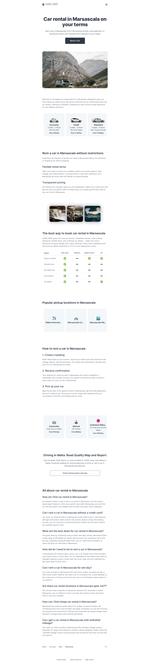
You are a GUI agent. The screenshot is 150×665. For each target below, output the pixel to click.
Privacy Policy (61, 659)
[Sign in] (106, 4)
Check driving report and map (75, 473)
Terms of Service (75, 659)
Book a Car (75, 41)
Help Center (89, 659)
